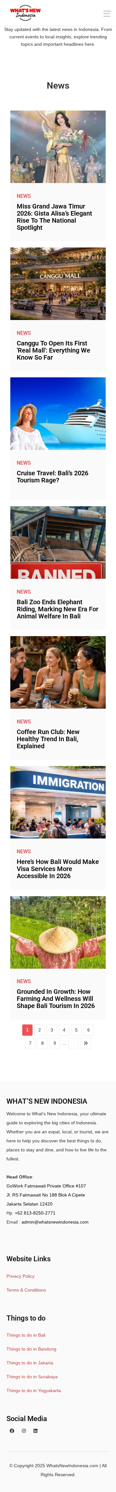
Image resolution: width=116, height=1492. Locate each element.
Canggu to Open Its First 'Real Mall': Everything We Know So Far (53, 350)
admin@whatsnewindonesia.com (55, 1222)
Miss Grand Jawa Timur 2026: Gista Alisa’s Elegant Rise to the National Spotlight (54, 216)
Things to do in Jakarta (29, 1362)
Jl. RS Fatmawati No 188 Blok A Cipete (45, 1194)
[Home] (25, 13)
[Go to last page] (86, 1043)
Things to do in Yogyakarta (33, 1390)
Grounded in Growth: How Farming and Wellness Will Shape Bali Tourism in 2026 (56, 999)
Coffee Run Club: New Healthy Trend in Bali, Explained (48, 739)
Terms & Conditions (26, 1290)
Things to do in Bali (25, 1335)
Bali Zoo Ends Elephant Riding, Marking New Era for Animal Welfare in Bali (57, 609)
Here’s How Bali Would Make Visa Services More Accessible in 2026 (58, 869)
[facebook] (12, 1430)
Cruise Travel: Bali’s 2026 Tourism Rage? (52, 476)
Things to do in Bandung (31, 1349)
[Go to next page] (73, 1043)
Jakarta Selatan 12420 (29, 1203)
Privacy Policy (20, 1276)
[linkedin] (35, 1430)
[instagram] (24, 1430)
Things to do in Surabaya (32, 1376)
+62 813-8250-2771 (35, 1213)
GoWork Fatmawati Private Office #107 (46, 1185)
